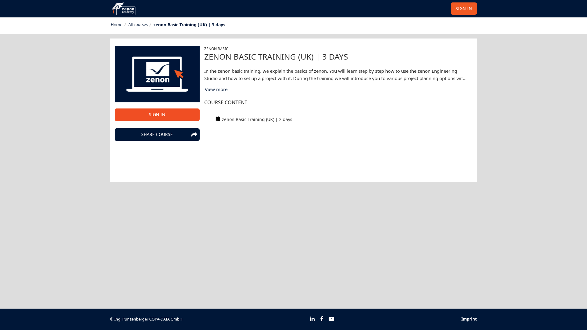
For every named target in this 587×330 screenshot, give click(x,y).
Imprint (469, 319)
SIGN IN (464, 8)
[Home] (117, 25)
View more (216, 89)
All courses (138, 24)
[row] (336, 119)
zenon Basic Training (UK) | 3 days (189, 25)
